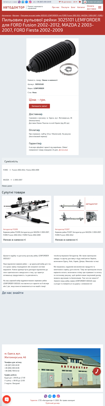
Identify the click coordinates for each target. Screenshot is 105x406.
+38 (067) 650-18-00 (43, 2)
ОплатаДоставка (91, 7)
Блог (73, 7)
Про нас (55, 7)
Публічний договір (53, 403)
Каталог (81, 7)
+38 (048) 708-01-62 (11, 371)
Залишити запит (39, 106)
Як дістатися (66, 2)
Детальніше (63, 150)
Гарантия (33, 400)
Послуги (65, 7)
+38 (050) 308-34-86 (11, 368)
